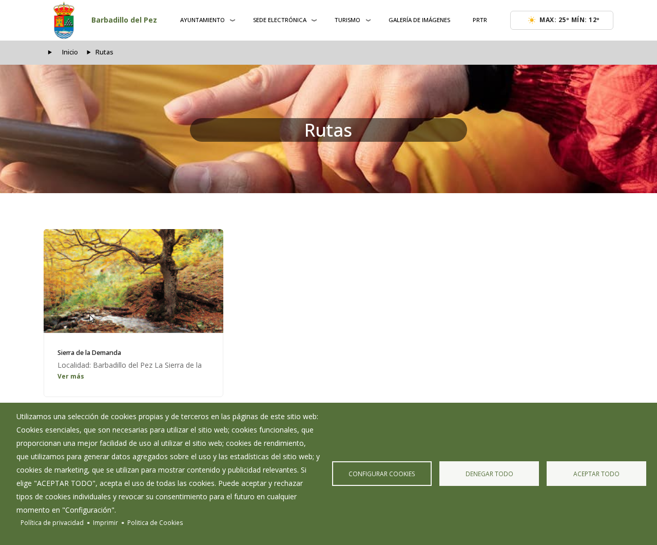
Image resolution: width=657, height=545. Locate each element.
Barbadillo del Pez (124, 20)
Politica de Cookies (155, 522)
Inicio (70, 52)
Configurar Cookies (382, 473)
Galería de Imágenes (419, 20)
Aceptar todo (596, 473)
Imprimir (105, 522)
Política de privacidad (52, 522)
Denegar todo (489, 473)
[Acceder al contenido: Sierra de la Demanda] (133, 281)
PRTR (480, 20)
